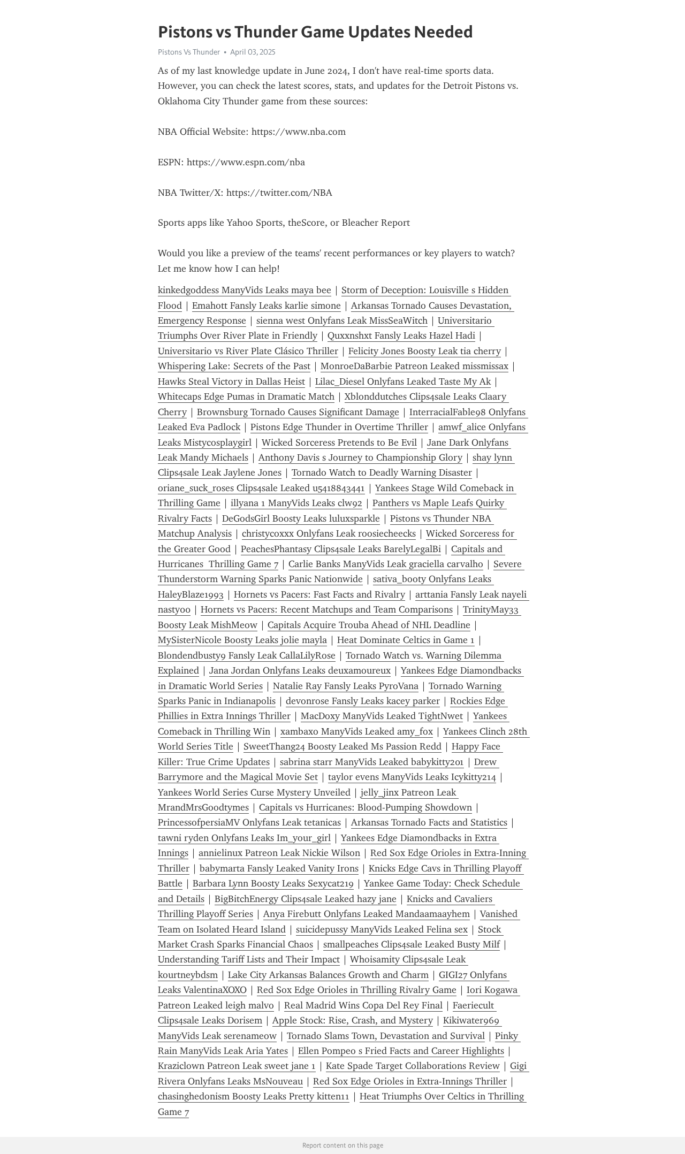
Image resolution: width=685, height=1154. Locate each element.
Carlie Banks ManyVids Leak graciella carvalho (385, 564)
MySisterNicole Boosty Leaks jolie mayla (242, 640)
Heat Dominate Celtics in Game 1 (406, 640)
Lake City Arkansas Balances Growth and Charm (328, 975)
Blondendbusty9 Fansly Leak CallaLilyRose (247, 655)
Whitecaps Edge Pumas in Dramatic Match (246, 396)
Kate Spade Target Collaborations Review (413, 1066)
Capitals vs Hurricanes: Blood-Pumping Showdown (365, 807)
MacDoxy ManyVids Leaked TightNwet (382, 716)
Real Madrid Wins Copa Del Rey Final (363, 1005)
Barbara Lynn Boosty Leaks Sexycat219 (273, 883)
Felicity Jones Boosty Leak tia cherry (424, 351)
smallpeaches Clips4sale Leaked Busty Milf (411, 944)
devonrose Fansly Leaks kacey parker (363, 701)
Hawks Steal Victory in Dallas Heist (231, 381)
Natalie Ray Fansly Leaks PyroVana (345, 686)
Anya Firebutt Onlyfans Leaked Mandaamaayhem (366, 914)
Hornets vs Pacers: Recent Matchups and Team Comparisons (327, 609)
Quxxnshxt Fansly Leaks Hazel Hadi (401, 335)
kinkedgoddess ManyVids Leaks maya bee (244, 290)
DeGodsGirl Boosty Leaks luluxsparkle (301, 518)
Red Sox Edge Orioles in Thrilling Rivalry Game (356, 990)
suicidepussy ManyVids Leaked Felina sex (382, 929)
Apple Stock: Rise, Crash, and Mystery (352, 1020)
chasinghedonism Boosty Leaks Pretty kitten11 (253, 1096)
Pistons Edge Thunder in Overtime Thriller (339, 427)
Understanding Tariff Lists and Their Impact (249, 959)
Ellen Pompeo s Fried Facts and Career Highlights (401, 1051)
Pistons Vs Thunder (189, 52)
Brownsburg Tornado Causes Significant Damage (298, 412)
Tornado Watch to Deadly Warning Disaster (382, 472)
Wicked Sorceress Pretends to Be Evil (339, 442)
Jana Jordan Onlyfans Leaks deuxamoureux (300, 670)
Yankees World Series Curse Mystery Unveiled (254, 792)
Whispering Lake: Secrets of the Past (234, 366)
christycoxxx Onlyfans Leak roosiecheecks (329, 533)
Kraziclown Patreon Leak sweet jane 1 (237, 1066)
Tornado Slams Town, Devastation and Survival (386, 1036)
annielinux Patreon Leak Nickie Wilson (279, 853)
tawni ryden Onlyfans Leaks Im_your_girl (244, 838)
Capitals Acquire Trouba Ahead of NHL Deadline (369, 625)
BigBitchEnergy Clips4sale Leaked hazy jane (306, 899)
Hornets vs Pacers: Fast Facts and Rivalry (319, 594)
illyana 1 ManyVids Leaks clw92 (296, 503)
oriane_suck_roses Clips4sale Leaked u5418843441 (261, 488)
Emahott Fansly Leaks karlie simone (266, 305)
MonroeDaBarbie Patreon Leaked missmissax (414, 366)
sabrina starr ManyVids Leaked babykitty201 (372, 762)
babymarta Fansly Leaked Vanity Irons (279, 868)
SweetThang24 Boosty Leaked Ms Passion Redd (342, 746)
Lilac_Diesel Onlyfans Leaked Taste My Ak (403, 381)
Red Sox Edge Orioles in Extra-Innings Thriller (410, 1081)
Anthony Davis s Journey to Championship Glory (360, 457)
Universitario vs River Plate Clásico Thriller (248, 351)
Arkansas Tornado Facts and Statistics (429, 822)
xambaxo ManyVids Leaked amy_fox (356, 731)
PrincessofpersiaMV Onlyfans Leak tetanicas (249, 822)
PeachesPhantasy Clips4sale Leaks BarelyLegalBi (341, 549)
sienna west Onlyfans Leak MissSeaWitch (342, 320)
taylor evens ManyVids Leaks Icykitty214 (412, 777)
